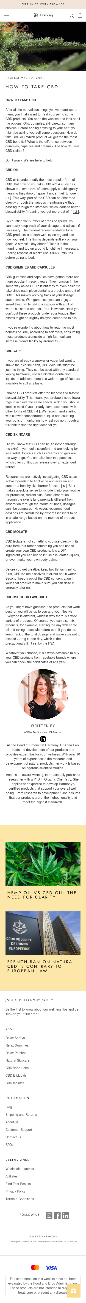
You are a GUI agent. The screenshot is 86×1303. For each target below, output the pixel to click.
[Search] (72, 15)
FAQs (10, 1144)
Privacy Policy (15, 1191)
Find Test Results (18, 1183)
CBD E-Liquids (16, 1075)
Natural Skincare (18, 1060)
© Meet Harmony (43, 1236)
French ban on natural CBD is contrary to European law (41, 966)
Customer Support (19, 1129)
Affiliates (12, 1176)
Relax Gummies (17, 1045)
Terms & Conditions (20, 1198)
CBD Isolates (15, 1082)
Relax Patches (16, 1052)
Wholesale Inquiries (20, 1168)
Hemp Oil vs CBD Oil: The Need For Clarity (42, 895)
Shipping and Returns (21, 1114)
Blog (9, 1107)
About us (12, 1122)
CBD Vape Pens (17, 1067)
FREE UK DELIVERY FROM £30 (43, 4)
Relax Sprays (15, 1037)
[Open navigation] (6, 15)
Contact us (13, 1137)
